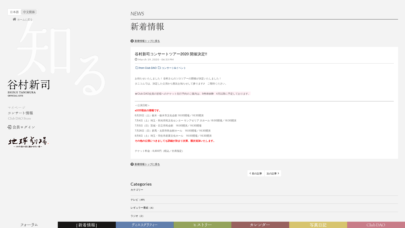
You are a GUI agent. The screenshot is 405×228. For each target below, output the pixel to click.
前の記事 (257, 173)
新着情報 (87, 225)
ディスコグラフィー (144, 225)
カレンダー (261, 225)
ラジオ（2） (138, 215)
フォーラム (29, 225)
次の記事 (272, 173)
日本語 (14, 12)
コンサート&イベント (174, 67)
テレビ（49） (138, 199)
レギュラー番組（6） (143, 207)
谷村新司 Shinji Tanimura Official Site (28, 88)
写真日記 (319, 225)
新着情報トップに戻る (147, 40)
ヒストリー (203, 225)
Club (376, 225)
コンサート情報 (20, 113)
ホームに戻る (24, 19)
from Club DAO (148, 67)
